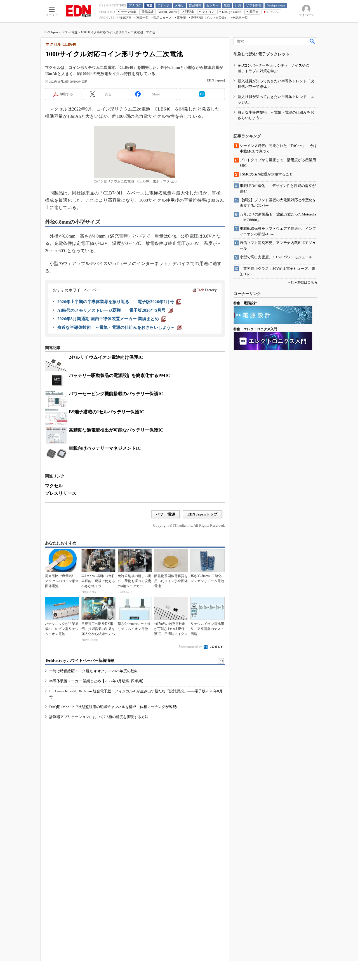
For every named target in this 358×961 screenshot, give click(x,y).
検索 (312, 41)
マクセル (54, 485)
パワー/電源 (69, 32)
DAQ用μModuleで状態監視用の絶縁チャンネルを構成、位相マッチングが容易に (114, 707)
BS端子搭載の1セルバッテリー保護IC (106, 411)
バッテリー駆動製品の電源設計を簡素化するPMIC (119, 375)
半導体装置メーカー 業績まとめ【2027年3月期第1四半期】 (97, 681)
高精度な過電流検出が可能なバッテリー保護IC (116, 430)
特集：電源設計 (245, 303)
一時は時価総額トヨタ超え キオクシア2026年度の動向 (93, 671)
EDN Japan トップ (202, 514)
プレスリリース (60, 493)
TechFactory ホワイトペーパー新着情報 (79, 660)
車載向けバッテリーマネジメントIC (105, 448)
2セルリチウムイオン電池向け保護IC (106, 357)
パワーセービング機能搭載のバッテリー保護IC (116, 393)
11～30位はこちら (304, 282)
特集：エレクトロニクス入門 (255, 329)
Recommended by (190, 646)
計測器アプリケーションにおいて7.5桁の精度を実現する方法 (99, 717)
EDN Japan (50, 32)
